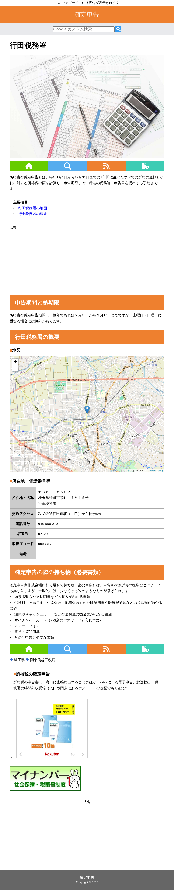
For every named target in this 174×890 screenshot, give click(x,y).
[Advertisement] (87, 260)
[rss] (106, 169)
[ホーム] (29, 169)
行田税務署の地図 (32, 208)
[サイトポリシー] (145, 169)
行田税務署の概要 (32, 214)
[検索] (118, 29)
